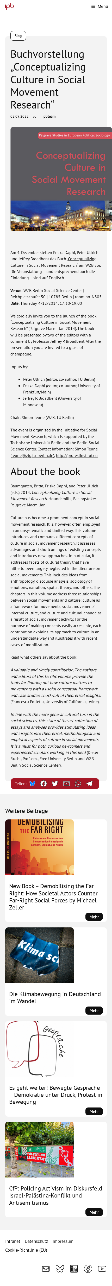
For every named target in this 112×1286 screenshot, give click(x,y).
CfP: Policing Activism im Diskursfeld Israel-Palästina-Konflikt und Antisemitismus (55, 1195)
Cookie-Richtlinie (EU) (26, 1250)
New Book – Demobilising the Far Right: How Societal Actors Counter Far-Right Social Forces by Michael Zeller (53, 896)
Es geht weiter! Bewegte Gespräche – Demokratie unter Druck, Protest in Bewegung (55, 1094)
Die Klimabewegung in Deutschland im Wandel (55, 997)
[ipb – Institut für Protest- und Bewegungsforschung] (8, 6)
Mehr (96, 917)
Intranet (12, 1241)
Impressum (63, 1241)
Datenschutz (36, 1241)
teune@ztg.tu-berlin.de (32, 455)
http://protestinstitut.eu (77, 455)
